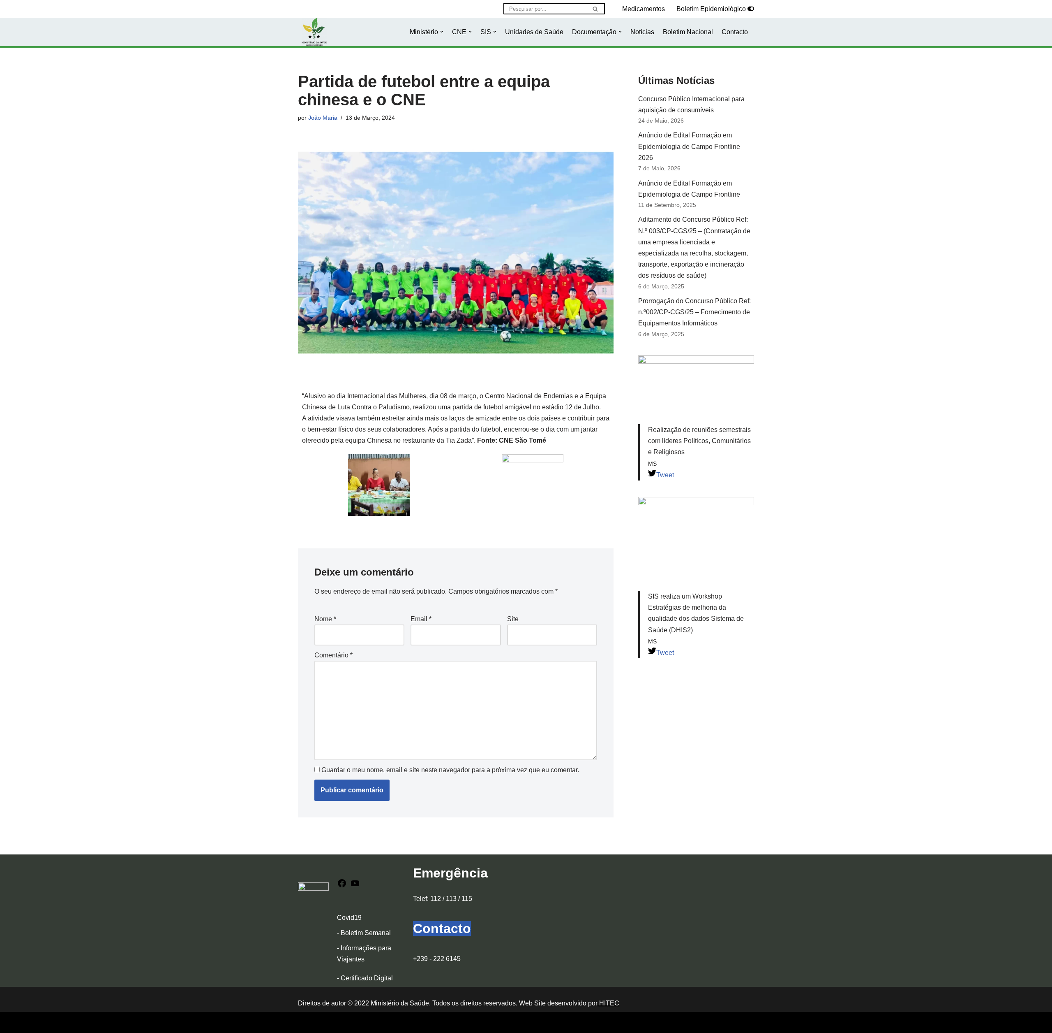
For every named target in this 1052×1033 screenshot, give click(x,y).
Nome (325, 618)
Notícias (642, 31)
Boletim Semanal (366, 932)
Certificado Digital (367, 978)
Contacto (735, 31)
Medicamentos (643, 8)
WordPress (370, 1022)
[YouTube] (355, 885)
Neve (306, 1022)
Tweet (665, 474)
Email (421, 618)
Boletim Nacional (688, 31)
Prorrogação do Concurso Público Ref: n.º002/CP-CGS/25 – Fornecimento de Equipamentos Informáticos (694, 312)
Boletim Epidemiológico (711, 8)
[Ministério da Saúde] (314, 32)
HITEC (608, 1003)
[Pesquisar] (595, 8)
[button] (441, 31)
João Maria (322, 117)
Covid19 (349, 917)
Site (513, 618)
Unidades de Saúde (534, 31)
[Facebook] (342, 885)
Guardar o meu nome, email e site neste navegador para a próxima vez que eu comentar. (450, 769)
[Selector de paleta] (750, 8)
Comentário (333, 655)
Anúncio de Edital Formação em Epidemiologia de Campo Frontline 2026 (689, 146)
